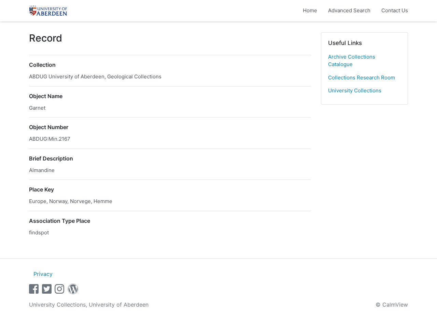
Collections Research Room (361, 77)
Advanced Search (349, 10)
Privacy (43, 273)
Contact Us (394, 10)
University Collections (354, 90)
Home (310, 10)
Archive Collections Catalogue (351, 60)
